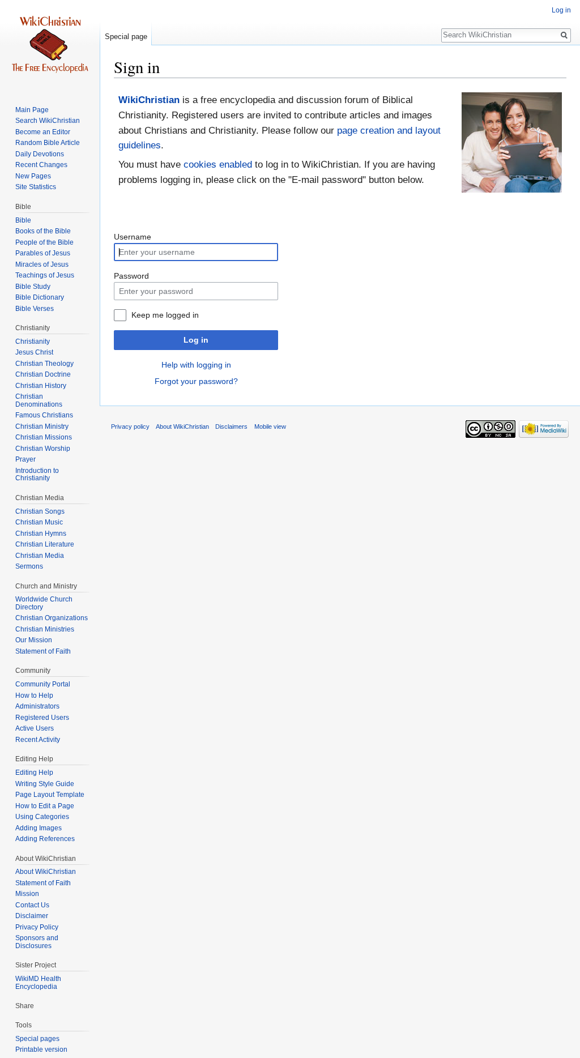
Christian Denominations (38, 400)
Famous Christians (44, 415)
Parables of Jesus (42, 253)
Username (132, 236)
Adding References (45, 839)
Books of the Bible (43, 231)
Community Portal (42, 684)
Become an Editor (42, 132)
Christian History (40, 386)
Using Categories (42, 817)
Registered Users (42, 718)
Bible (23, 220)
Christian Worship (42, 449)
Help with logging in (196, 364)
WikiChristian (149, 100)
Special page (126, 36)
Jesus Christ (34, 352)
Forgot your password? (196, 381)
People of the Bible (44, 242)
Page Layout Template (49, 795)
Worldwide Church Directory (43, 603)
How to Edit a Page (44, 806)
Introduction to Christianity (37, 475)
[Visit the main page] (50, 45)
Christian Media (39, 556)
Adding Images (38, 828)
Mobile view (270, 426)
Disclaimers (231, 426)
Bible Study (32, 287)
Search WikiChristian (47, 121)
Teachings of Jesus (44, 275)
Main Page (32, 110)
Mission (27, 894)
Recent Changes (41, 165)
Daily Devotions (39, 154)
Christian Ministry (42, 426)
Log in (196, 339)
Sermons (29, 566)
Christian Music (39, 522)
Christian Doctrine (43, 374)
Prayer (25, 459)
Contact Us (32, 905)
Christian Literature (44, 544)
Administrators (37, 706)
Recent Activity (37, 740)
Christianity (32, 341)
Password (131, 275)
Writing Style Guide (44, 784)
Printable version (41, 1049)
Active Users (34, 728)
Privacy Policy (36, 927)
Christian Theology (44, 364)
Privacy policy (130, 426)
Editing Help (34, 773)
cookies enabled (218, 164)
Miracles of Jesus (42, 264)
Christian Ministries (44, 629)
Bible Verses (34, 309)
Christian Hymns (40, 533)
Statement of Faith (43, 651)
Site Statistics (35, 187)
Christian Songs (40, 511)
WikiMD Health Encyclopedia (38, 983)
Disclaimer (31, 916)
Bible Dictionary (39, 297)
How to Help (34, 695)
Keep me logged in (165, 314)
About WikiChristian (45, 872)
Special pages (37, 1039)
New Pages (33, 176)
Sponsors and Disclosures (36, 942)
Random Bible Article (47, 143)
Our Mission (33, 640)
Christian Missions (43, 437)
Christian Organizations (51, 618)
